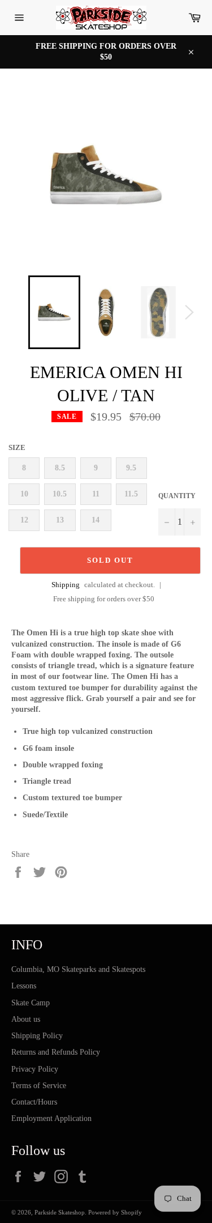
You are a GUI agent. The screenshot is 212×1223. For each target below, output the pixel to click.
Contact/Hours (34, 1102)
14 (95, 520)
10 (24, 494)
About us (25, 1019)
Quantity (177, 496)
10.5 (60, 494)
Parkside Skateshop (59, 1212)
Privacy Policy (34, 1069)
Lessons (23, 986)
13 (60, 520)
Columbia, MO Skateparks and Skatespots (78, 969)
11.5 (131, 494)
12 (24, 520)
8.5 (60, 468)
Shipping (65, 584)
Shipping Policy (37, 1035)
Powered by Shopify (115, 1212)
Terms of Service (38, 1085)
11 (95, 494)
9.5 (131, 468)
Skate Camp (30, 1003)
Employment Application (51, 1118)
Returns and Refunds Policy (55, 1052)
